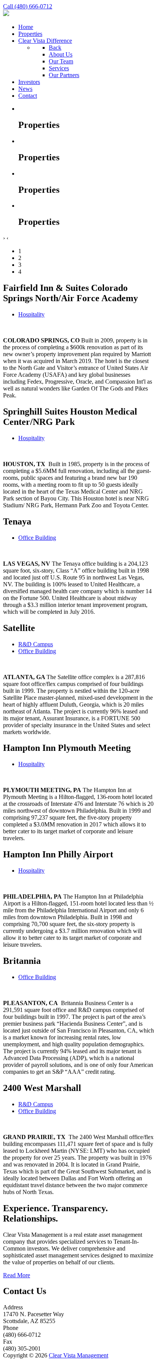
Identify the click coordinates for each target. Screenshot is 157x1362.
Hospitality (31, 314)
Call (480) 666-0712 (27, 6)
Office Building (37, 537)
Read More (16, 1275)
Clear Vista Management (78, 1355)
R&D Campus (35, 644)
